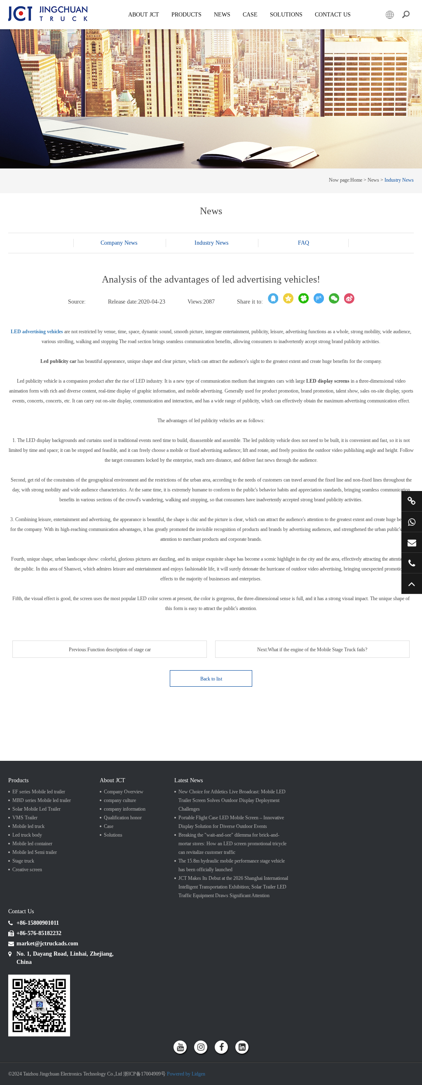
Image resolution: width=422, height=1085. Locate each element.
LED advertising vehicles (37, 331)
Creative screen (27, 869)
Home (356, 180)
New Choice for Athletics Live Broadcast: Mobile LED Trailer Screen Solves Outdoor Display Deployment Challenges (232, 800)
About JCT (143, 15)
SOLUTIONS (286, 15)
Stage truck (23, 861)
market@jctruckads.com (411, 542)
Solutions (113, 835)
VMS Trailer (25, 818)
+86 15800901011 (411, 522)
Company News (119, 243)
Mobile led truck (28, 826)
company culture (120, 800)
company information (124, 809)
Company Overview (123, 792)
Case (250, 15)
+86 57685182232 (411, 563)
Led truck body (27, 835)
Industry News (399, 180)
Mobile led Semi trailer (34, 852)
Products (186, 15)
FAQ (303, 243)
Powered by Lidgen (186, 1074)
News (222, 15)
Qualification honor (123, 818)
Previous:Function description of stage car (110, 649)
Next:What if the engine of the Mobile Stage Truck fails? (312, 649)
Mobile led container (32, 843)
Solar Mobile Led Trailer (36, 809)
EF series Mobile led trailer (38, 792)
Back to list (211, 679)
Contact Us (333, 15)
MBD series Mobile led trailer (41, 800)
